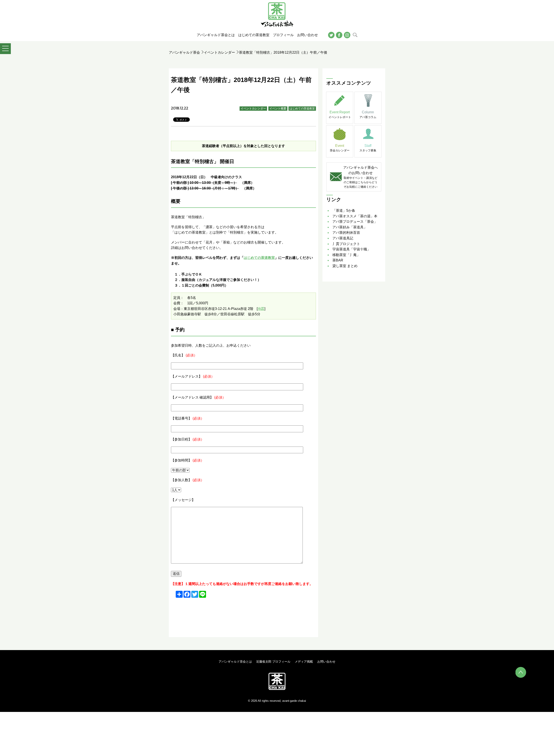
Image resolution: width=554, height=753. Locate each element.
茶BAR (337, 260)
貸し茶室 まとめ (345, 266)
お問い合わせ (326, 661)
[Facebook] (339, 35)
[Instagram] (347, 35)
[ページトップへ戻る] (520, 672)
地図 (261, 309)
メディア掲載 (304, 661)
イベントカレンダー (219, 52)
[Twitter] (331, 35)
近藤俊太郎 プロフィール (273, 661)
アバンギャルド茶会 (184, 52)
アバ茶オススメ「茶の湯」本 (354, 216)
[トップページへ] (276, 681)
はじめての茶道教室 (302, 108)
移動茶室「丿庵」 (346, 255)
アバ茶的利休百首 (346, 232)
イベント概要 (277, 108)
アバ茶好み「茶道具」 (349, 227)
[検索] (355, 35)
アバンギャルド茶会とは (235, 661)
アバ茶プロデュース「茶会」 (354, 221)
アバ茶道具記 (342, 238)
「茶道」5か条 (343, 210)
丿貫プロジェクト (346, 244)
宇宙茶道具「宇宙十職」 (351, 249)
